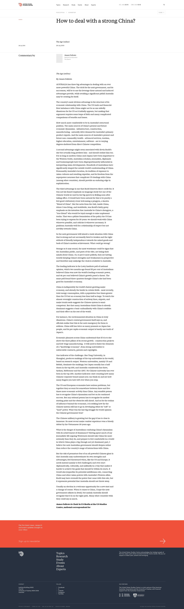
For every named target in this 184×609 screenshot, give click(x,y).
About (60, 566)
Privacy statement (24, 606)
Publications (60, 12)
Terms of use (36, 606)
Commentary (72, 12)
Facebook (61, 587)
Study (60, 559)
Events (60, 562)
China (20, 19)
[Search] (164, 4)
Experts (61, 569)
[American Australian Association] (124, 595)
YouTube (61, 594)
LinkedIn (61, 590)
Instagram (61, 592)
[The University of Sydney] (138, 595)
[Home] (23, 4)
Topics (60, 553)
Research (62, 556)
